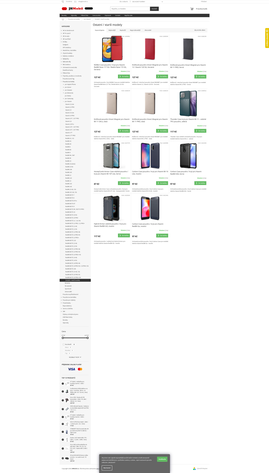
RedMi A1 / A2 (69, 138)
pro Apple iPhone (70, 84)
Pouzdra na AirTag (68, 79)
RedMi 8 (67, 147)
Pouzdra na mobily (68, 82)
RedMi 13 (68, 181)
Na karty (67, 283)
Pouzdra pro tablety (69, 300)
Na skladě (70, 344)
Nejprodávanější (135, 30)
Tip (67, 353)
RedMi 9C (68, 158)
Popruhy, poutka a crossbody (72, 76)
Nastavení (106, 468)
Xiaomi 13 (68, 110)
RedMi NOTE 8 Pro (71, 201)
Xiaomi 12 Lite (69, 104)
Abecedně (148, 30)
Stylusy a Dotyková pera (70, 314)
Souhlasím (162, 459)
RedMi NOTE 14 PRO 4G (72, 263)
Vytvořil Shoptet (202, 469)
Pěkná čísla (66, 73)
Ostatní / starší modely (72, 280)
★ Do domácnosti (68, 30)
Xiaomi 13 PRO (69, 116)
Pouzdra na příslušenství (70, 294)
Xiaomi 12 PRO (69, 107)
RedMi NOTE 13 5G (71, 246)
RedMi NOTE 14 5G (71, 260)
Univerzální (68, 292)
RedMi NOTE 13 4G (71, 243)
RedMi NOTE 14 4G (71, 258)
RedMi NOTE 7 (69, 195)
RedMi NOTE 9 (69, 206)
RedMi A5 (68, 144)
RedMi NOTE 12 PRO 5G (72, 235)
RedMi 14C (68, 187)
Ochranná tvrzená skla (70, 67)
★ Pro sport (67, 33)
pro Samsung (69, 99)
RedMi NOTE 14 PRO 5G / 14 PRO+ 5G (77, 266)
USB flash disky (67, 317)
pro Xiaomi (68, 101)
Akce (68, 347)
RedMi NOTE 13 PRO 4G (72, 249)
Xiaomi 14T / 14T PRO (72, 127)
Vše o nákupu (123, 2)
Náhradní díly (67, 62)
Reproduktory (67, 306)
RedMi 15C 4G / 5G (71, 192)
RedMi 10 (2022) (70, 164)
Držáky (65, 42)
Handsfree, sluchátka (69, 50)
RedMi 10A (68, 170)
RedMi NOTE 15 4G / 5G (72, 272)
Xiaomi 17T (68, 133)
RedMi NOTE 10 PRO (71, 218)
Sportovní (68, 289)
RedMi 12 (68, 175)
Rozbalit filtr (74, 357)
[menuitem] (64, 15)
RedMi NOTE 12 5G (71, 229)
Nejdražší (123, 30)
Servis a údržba (68, 309)
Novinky (65, 320)
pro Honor (68, 87)
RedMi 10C (68, 172)
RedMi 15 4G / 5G (70, 189)
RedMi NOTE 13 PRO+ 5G (73, 255)
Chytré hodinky (67, 53)
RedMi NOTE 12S (70, 240)
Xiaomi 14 (68, 121)
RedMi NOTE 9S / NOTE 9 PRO (74, 209)
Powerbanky (67, 303)
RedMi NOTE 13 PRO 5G (72, 252)
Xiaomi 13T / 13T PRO (72, 118)
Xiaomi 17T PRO (70, 136)
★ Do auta (66, 36)
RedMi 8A (68, 150)
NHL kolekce (67, 65)
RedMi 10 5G (69, 167)
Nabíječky (66, 59)
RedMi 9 (67, 153)
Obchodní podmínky (138, 2)
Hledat (154, 9)
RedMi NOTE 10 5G (71, 215)
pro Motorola (69, 93)
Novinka (69, 350)
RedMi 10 (68, 161)
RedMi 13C (68, 184)
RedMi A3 (68, 141)
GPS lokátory (67, 47)
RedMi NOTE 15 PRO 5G (72, 275)
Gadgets (65, 45)
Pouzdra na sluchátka (69, 297)
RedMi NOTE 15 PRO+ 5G (73, 277)
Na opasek (68, 286)
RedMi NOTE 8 (69, 198)
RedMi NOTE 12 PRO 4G (72, 232)
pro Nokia (68, 96)
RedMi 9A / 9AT (70, 155)
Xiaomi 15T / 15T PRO (72, 130)
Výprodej (65, 323)
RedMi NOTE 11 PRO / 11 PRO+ (75, 223)
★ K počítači (67, 39)
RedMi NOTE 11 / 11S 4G (73, 221)
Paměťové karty (68, 70)
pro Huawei (68, 90)
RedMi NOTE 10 (70, 212)
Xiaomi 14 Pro (69, 124)
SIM (64, 311)
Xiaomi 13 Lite (69, 113)
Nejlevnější (112, 30)
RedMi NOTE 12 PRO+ (72, 238)
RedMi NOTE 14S (70, 269)
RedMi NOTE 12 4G (71, 226)
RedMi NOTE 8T (70, 204)
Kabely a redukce (68, 56)
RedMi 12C (68, 178)
